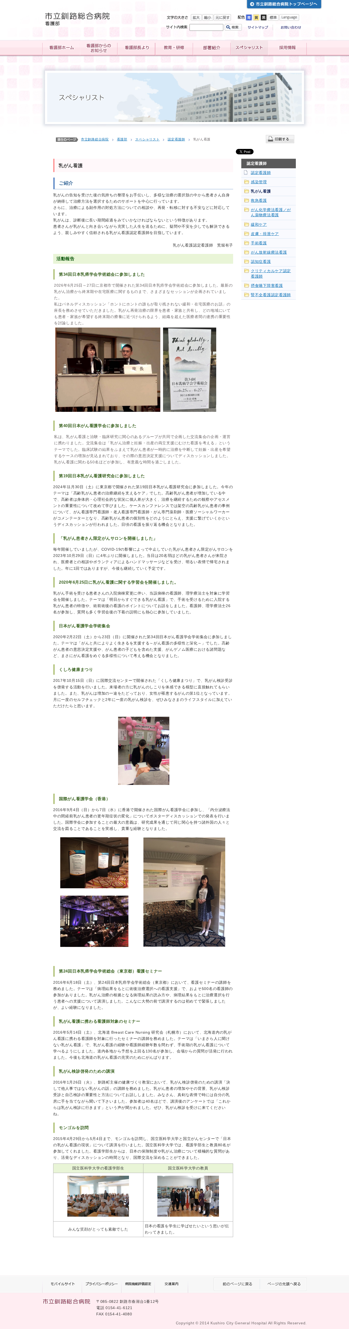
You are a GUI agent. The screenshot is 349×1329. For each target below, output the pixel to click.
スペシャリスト (147, 139)
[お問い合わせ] (289, 28)
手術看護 (259, 243)
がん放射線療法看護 (269, 252)
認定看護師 (176, 139)
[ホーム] (61, 47)
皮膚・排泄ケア (265, 234)
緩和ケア (259, 225)
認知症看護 (261, 262)
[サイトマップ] (260, 28)
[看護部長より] (136, 47)
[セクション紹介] (211, 47)
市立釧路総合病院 (95, 139)
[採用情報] (287, 47)
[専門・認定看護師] (249, 47)
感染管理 (259, 182)
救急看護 (259, 201)
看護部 (122, 139)
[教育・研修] (174, 47)
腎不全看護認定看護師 (271, 295)
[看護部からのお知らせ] (99, 47)
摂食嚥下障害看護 (267, 286)
